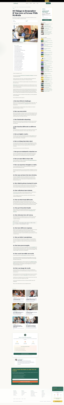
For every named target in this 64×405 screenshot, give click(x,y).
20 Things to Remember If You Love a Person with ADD (31, 312)
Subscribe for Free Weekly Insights (25, 381)
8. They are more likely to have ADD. (18, 55)
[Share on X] (16, 23)
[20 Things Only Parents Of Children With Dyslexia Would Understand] (19, 320)
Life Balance (14, 394)
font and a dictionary (16, 193)
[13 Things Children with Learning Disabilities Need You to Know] (32, 293)
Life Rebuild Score (15, 392)
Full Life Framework (15, 393)
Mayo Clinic (19, 176)
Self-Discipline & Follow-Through (34, 392)
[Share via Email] (18, 23)
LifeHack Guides (15, 391)
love (28, 89)
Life (13, 81)
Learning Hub (23, 394)
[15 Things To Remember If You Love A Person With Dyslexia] (19, 293)
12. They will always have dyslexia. (18, 60)
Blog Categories (43, 394)
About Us (43, 391)
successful (24, 255)
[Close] (62, 387)
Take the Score (48, 3)
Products (31, 3)
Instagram (17, 398)
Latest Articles (43, 393)
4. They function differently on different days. (19, 50)
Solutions (34, 3)
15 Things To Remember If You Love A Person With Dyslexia (18, 299)
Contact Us (43, 392)
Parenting (15, 324)
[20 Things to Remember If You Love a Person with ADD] (32, 306)
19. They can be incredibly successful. (18, 68)
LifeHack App (23, 391)
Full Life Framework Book (24, 392)
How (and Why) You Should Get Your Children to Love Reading (31, 326)
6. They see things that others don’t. (18, 52)
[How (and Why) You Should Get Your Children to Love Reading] (32, 320)
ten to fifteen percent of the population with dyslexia (26, 75)
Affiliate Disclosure (49, 401)
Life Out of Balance (32, 394)
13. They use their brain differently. (18, 61)
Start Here (27, 3)
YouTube (22, 398)
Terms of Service (41, 401)
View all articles (19, 364)
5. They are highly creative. (17, 51)
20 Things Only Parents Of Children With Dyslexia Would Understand (17, 326)
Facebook (14, 398)
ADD (25, 160)
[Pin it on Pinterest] (15, 23)
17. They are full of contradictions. (18, 66)
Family (14, 8)
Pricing (37, 3)
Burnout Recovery (32, 391)
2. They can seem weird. (17, 47)
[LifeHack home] (15, 3)
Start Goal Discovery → (57, 401)
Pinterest (19, 398)
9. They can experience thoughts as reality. (19, 56)
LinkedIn (25, 398)
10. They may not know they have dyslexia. (19, 57)
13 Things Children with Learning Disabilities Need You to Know (31, 299)
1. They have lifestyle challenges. (18, 46)
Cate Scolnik (14, 21)
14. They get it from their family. (18, 62)
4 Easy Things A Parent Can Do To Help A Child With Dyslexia (18, 312)
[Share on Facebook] (13, 23)
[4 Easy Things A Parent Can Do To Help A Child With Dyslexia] (19, 306)
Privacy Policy (45, 401)
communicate (26, 103)
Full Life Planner (23, 393)
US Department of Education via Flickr (19, 42)
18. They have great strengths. (18, 67)
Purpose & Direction (33, 393)
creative (33, 135)
